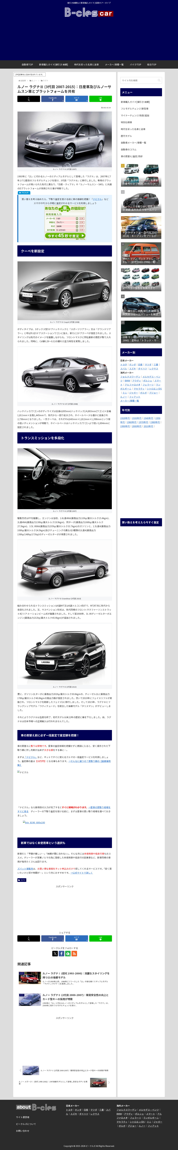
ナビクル (97, 199)
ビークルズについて (26, 1124)
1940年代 (148, 418)
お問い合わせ (22, 1130)
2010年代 (148, 426)
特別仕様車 (126, 122)
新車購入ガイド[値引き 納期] (135, 102)
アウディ (136, 380)
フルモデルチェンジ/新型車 (134, 108)
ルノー (123, 396)
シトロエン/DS (154, 388)
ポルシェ (147, 380)
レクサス (153, 368)
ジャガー (133, 392)
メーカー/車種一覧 (129, 400)
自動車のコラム (128, 149)
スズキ (132, 368)
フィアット (134, 396)
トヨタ (123, 364)
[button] (159, 80)
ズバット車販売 (25, 868)
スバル (123, 368)
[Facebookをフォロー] (61, 953)
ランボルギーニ (151, 1117)
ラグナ (22, 880)
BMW (127, 380)
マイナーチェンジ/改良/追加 (135, 115)
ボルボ (143, 392)
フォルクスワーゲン (130, 376)
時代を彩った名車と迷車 (133, 129)
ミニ (125, 392)
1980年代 (155, 422)
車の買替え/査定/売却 (132, 156)
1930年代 (136, 418)
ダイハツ (142, 368)
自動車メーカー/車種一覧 (133, 142)
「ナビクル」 (30, 757)
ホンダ (132, 364)
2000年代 (136, 426)
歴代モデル (126, 136)
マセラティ (139, 388)
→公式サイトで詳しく (82, 872)
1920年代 (125, 418)
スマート (150, 1113)
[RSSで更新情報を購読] (74, 953)
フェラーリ (148, 384)
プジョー (153, 392)
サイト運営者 (22, 1117)
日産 (140, 364)
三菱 (156, 364)
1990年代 (125, 426)
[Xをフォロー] (55, 953)
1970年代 (143, 422)
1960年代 (131, 422)
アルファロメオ (132, 384)
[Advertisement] (89, 39)
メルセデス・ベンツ (149, 1109)
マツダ (148, 364)
